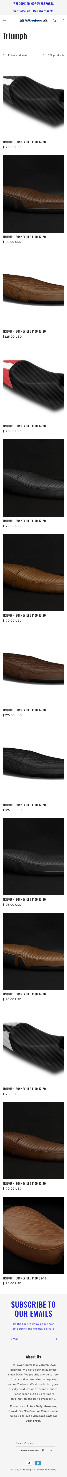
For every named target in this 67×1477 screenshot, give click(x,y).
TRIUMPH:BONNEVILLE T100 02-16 (24, 1278)
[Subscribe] (56, 1339)
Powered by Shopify (46, 1470)
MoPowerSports (27, 1470)
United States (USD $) (31, 1450)
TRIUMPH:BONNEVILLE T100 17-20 (24, 142)
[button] (4, 21)
